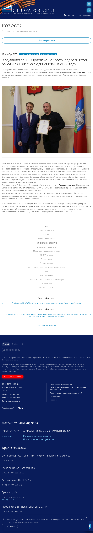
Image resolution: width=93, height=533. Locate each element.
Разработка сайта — (12, 408)
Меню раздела (47, 40)
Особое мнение (46, 263)
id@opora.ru (8, 436)
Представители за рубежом (38, 439)
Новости (10, 31)
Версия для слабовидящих (79, 15)
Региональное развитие (26, 31)
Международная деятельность (46, 251)
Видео (46, 271)
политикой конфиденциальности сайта (23, 522)
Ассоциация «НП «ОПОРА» (12, 387)
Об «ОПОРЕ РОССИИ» (10, 384)
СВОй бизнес (46, 283)
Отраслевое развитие (46, 247)
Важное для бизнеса (46, 239)
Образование (55, 396)
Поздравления (46, 275)
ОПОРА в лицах (46, 255)
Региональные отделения (37, 436)
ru (89, 10)
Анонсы (46, 235)
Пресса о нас (46, 259)
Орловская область (48, 54)
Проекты (53, 400)
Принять (13, 527)
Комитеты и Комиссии (10, 394)
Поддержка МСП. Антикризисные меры (46, 279)
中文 (21, 344)
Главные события (46, 231)
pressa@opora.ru (8, 499)
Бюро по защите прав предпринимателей (46, 267)
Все (46, 227)
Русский (6, 344)
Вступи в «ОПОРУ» (12, 376)
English (14, 344)
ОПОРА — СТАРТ (46, 288)
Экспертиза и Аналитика (11, 401)
